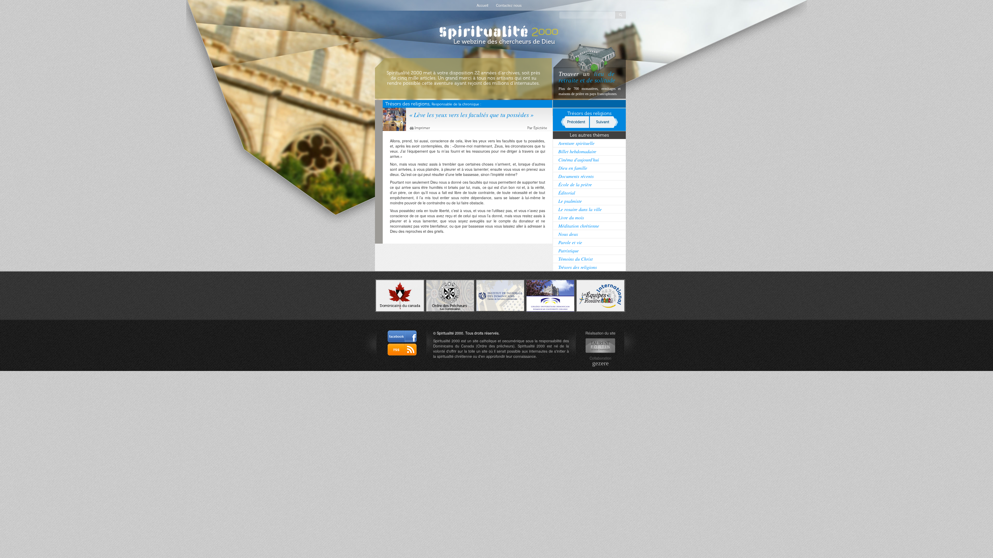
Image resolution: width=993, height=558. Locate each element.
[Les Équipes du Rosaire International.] (600, 295)
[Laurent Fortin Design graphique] (600, 345)
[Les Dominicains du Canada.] (400, 295)
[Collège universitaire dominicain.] (550, 295)
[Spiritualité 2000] (496, 31)
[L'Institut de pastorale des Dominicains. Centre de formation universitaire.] (500, 295)
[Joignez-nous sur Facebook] (402, 336)
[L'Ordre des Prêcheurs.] (450, 295)
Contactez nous (509, 5)
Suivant (602, 122)
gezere (600, 363)
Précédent (576, 122)
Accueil (482, 5)
